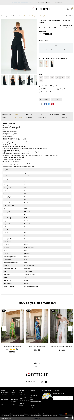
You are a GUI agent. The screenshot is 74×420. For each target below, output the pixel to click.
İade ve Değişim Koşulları (23, 397)
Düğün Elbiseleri (4, 399)
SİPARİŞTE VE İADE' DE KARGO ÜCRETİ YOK (48, 3)
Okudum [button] (66, 417)
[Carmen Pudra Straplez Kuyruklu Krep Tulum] (46, 63)
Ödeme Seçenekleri (41, 116)
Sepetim (13, 397)
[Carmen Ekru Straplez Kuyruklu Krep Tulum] (41, 63)
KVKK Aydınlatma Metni (35, 401)
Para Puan (21, 403)
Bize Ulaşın (32, 407)
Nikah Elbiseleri (4, 397)
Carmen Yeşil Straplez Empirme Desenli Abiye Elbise (12, 347)
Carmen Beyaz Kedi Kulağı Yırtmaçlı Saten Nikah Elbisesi (61, 347)
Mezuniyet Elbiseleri (5, 402)
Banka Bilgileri (22, 394)
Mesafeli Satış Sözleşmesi (33, 404)
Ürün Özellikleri (18, 116)
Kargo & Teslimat (29, 116)
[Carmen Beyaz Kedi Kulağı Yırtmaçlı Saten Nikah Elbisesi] (61, 326)
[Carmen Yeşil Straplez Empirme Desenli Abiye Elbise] (12, 326)
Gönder (70, 398)
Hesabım (13, 404)
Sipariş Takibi (14, 402)
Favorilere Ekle (21, 310)
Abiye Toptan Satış (34, 395)
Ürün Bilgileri (64, 116)
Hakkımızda (32, 393)
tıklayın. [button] (9, 418)
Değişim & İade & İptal (6, 116)
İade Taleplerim (14, 399)
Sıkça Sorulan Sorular (24, 401)
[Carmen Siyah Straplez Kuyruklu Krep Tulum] (52, 63)
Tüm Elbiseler (4, 394)
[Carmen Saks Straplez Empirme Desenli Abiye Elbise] (37, 326)
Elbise (2, 404)
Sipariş (12, 394)
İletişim (21, 405)
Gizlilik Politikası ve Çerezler (34, 398)
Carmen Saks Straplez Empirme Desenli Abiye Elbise (37, 347)
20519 (37, 366)
